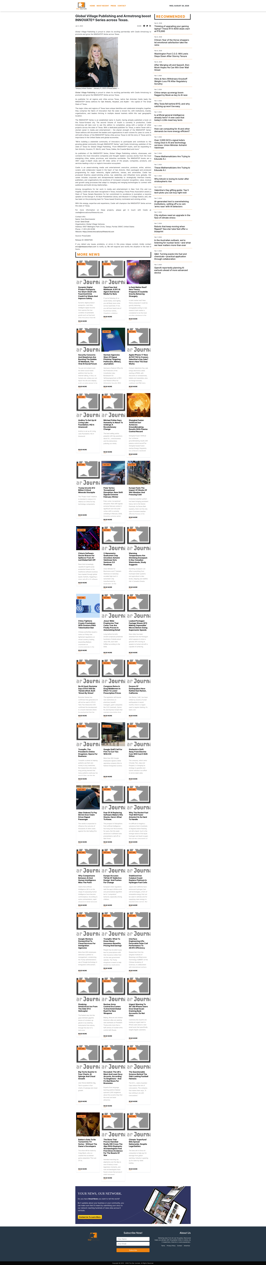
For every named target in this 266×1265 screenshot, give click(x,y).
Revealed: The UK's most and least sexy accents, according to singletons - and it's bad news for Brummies (113, 1077)
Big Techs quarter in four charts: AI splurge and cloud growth (87, 1075)
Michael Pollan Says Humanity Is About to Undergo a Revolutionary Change (113, 424)
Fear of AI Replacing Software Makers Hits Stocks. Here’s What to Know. (113, 816)
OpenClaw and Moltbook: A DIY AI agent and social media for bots (111, 290)
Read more (82, 321)
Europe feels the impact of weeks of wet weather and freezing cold (138, 491)
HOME (92, 6)
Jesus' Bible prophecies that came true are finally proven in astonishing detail (111, 625)
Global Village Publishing (85, 92)
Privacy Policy (171, 1245)
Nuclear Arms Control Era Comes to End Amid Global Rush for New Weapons (112, 1008)
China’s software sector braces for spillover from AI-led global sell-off (86, 556)
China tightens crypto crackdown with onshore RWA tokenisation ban (87, 624)
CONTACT (122, 6)
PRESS (113, 6)
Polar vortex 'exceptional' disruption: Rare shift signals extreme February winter (113, 492)
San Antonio (106, 102)
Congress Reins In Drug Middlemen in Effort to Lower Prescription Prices (112, 689)
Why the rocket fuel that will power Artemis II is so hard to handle (138, 816)
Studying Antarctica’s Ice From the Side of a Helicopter (87, 1007)
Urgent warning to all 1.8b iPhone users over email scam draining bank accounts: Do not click (138, 1010)
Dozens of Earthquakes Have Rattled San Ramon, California (137, 689)
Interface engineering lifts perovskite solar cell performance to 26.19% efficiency (138, 943)
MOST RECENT (103, 6)
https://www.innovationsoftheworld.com (98, 232)
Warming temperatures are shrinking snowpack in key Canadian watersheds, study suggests (138, 559)
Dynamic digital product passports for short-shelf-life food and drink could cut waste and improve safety (88, 293)
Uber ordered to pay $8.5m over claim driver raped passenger (87, 816)
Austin (126, 102)
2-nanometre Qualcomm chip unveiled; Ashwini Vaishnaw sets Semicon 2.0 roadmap (111, 559)
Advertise (187, 1245)
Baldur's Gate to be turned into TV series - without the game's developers (87, 1142)
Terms (163, 1245)
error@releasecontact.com (85, 247)
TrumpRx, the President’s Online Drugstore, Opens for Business (87, 752)
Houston (115, 102)
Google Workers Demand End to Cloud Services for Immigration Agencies (86, 943)
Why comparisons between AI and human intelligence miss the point (87, 879)
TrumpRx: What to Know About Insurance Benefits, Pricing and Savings (112, 942)
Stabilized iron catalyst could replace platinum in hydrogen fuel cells (138, 879)
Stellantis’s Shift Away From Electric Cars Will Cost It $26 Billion (138, 752)
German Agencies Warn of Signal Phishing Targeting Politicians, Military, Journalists (112, 359)
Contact (179, 1245)
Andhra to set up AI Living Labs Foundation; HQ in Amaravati (87, 423)
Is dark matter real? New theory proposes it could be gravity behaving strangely (138, 291)
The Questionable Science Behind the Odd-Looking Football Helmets (138, 1075)
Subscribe (133, 1250)
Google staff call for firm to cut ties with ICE (112, 751)
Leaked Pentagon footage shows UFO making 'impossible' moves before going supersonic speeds (138, 625)
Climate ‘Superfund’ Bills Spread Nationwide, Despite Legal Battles (138, 1142)
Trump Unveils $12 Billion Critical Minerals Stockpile (86, 490)
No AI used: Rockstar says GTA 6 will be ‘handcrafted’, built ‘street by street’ (87, 689)
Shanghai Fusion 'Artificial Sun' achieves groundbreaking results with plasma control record (138, 426)
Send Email (85, 222)
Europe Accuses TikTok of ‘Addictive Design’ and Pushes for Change (112, 879)
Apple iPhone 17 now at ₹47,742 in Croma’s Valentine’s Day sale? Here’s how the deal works (138, 359)
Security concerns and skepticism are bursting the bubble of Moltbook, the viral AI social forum (87, 359)
